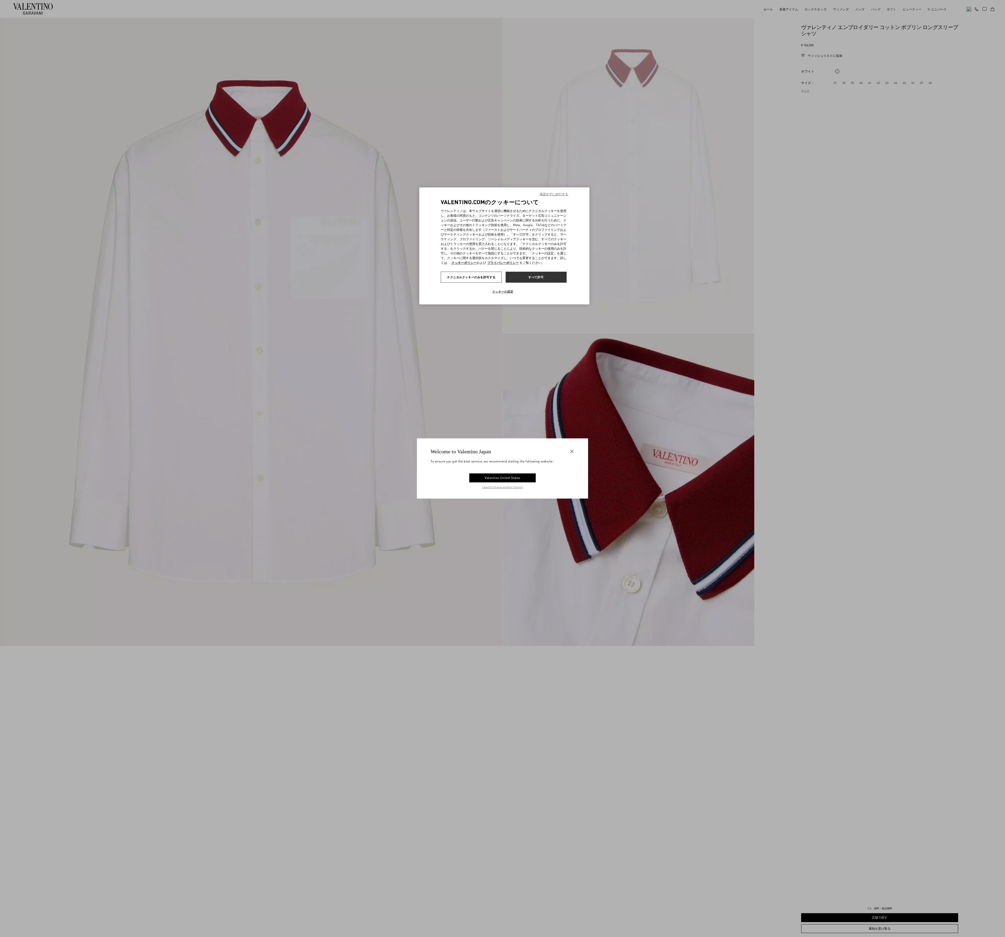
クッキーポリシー (464, 263)
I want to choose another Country (502, 487)
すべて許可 (536, 277)
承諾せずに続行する (554, 194)
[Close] (571, 451)
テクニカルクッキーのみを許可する (471, 277)
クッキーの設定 (502, 291)
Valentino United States (502, 478)
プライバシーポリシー (503, 263)
